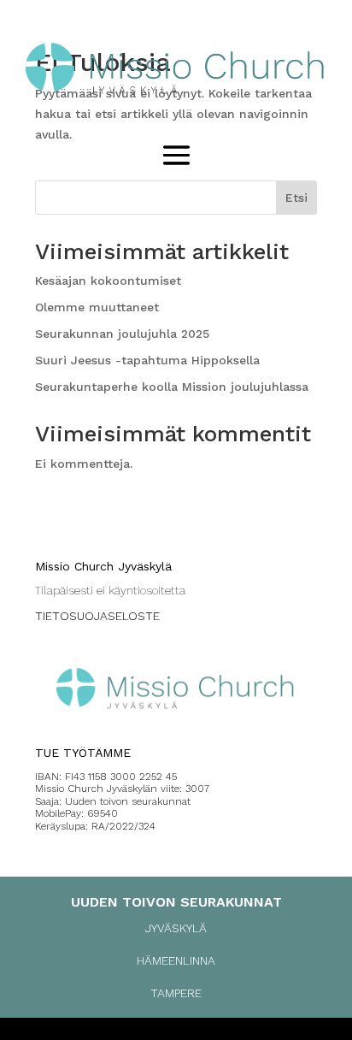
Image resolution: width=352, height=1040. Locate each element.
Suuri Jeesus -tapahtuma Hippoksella (147, 360)
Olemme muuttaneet (97, 307)
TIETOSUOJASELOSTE (97, 616)
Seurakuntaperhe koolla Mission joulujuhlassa (171, 386)
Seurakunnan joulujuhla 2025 (122, 333)
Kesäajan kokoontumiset (108, 280)
